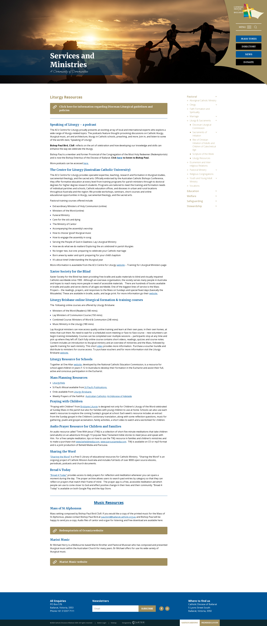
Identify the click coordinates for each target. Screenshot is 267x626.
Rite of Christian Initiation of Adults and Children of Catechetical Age (204, 144)
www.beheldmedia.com (87, 441)
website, (78, 364)
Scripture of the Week (203, 153)
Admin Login (101, 623)
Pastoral (192, 96)
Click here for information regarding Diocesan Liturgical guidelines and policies (106, 108)
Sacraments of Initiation (199, 134)
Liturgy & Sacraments (200, 120)
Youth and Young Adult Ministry (201, 180)
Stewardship (194, 206)
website (121, 265)
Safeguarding (195, 201)
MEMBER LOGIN (209, 622)
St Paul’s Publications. (95, 387)
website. (153, 293)
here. (86, 163)
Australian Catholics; (96, 396)
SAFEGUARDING (189, 622)
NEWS (248, 54)
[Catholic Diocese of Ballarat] (249, 18)
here (119, 157)
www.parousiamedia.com (113, 441)
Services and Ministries (72, 62)
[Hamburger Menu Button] (249, 27)
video (100, 346)
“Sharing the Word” (60, 456)
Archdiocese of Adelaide (119, 396)
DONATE (248, 62)
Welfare (191, 196)
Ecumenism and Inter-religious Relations (200, 164)
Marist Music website (73, 561)
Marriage (194, 116)
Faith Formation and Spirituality (200, 110)
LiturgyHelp (59, 382)
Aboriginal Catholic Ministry (203, 100)
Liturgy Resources (201, 158)
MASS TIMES (249, 38)
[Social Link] (161, 608)
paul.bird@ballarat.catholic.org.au (118, 516)
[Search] (255, 27)
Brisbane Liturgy (89, 406)
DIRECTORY (249, 46)
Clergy (193, 104)
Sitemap (114, 623)
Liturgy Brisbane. (83, 391)
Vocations (195, 185)
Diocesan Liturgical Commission (201, 126)
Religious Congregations (201, 174)
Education (193, 191)
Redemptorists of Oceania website (81, 530)
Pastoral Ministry (198, 169)
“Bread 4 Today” (58, 475)
